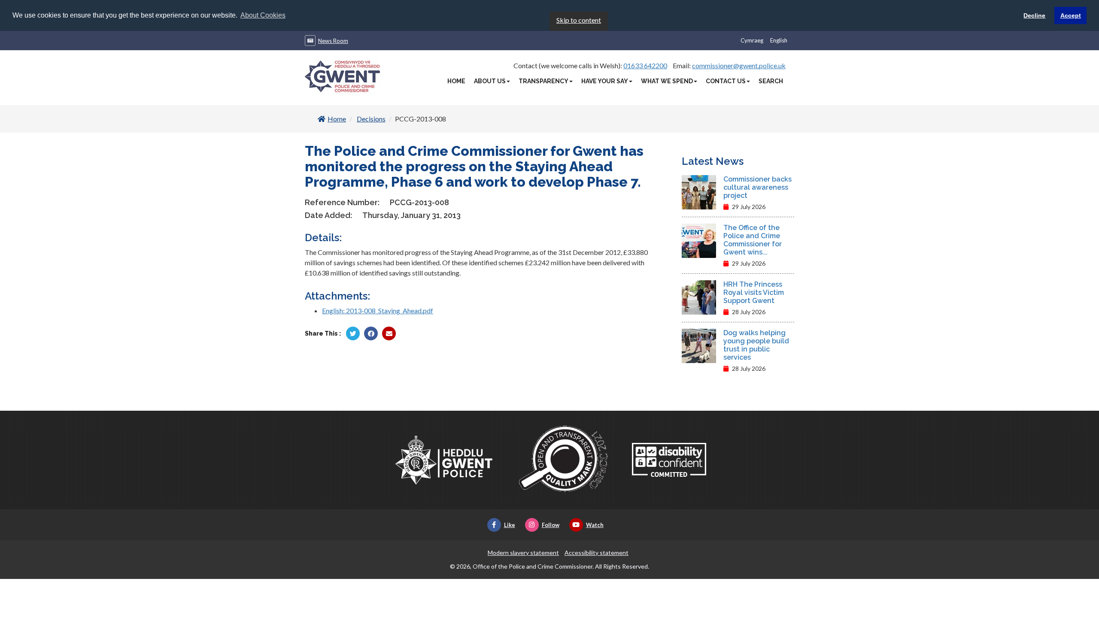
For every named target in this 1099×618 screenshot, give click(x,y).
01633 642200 (645, 65)
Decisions (371, 119)
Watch (595, 524)
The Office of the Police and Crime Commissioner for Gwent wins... (752, 240)
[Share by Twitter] (353, 333)
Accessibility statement (596, 552)
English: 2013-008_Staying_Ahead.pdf (377, 310)
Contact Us (726, 81)
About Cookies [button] (262, 15)
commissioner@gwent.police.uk (739, 65)
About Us (490, 81)
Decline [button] (1034, 15)
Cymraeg (752, 40)
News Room (333, 40)
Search (771, 81)
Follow (550, 524)
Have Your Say (604, 81)
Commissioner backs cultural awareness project (757, 187)
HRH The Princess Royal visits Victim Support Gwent (753, 292)
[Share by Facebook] (371, 333)
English (778, 40)
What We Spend (667, 81)
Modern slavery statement (523, 552)
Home (456, 81)
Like (509, 524)
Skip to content (578, 20)
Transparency (543, 81)
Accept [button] (1070, 15)
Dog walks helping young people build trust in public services (756, 345)
